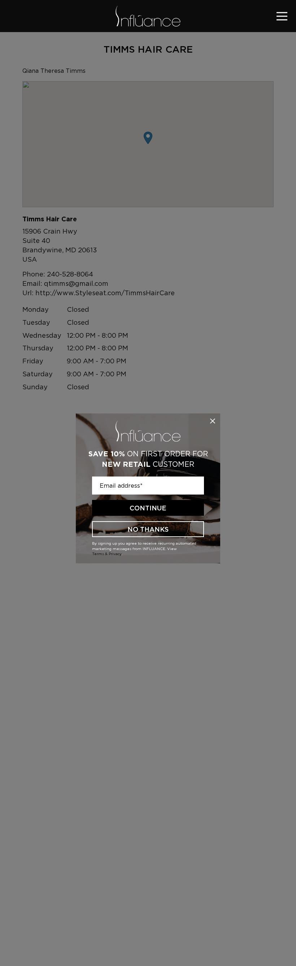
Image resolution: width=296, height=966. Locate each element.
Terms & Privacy (107, 553)
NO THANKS (148, 529)
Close (212, 421)
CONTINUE (148, 508)
